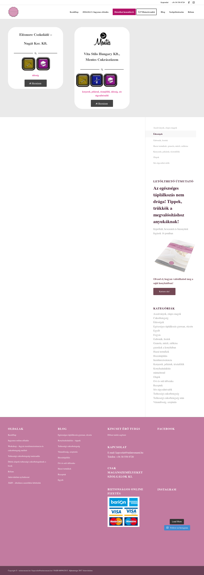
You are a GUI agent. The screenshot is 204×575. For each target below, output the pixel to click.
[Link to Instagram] (193, 2)
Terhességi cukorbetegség (166, 393)
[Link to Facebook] (188, 2)
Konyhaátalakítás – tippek (69, 440)
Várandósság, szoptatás (165, 402)
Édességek (158, 133)
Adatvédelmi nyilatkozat (18, 477)
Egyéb (156, 330)
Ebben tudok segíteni (117, 434)
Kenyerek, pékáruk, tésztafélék (166, 151)
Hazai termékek (161, 351)
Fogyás (157, 334)
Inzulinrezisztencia (162, 360)
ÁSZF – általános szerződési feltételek (24, 482)
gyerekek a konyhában (164, 347)
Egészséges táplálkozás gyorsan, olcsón (173, 326)
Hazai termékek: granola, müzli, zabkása (170, 146)
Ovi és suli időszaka (163, 381)
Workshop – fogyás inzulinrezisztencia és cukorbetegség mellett (26, 448)
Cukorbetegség (160, 318)
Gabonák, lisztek (160, 140)
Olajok (156, 157)
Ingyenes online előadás (18, 440)
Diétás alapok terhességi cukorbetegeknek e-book (27, 463)
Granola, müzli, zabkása (165, 343)
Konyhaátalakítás (162, 368)
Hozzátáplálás (160, 355)
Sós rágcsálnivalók (161, 162)
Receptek (158, 385)
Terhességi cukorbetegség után (168, 398)
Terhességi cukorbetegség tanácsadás (24, 456)
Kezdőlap (12, 434)
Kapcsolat (164, 2)
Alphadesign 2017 (75, 570)
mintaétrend (159, 372)
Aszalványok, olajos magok (165, 127)
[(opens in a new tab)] (178, 436)
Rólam (11, 471)
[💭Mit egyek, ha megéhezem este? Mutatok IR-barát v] (176, 505)
